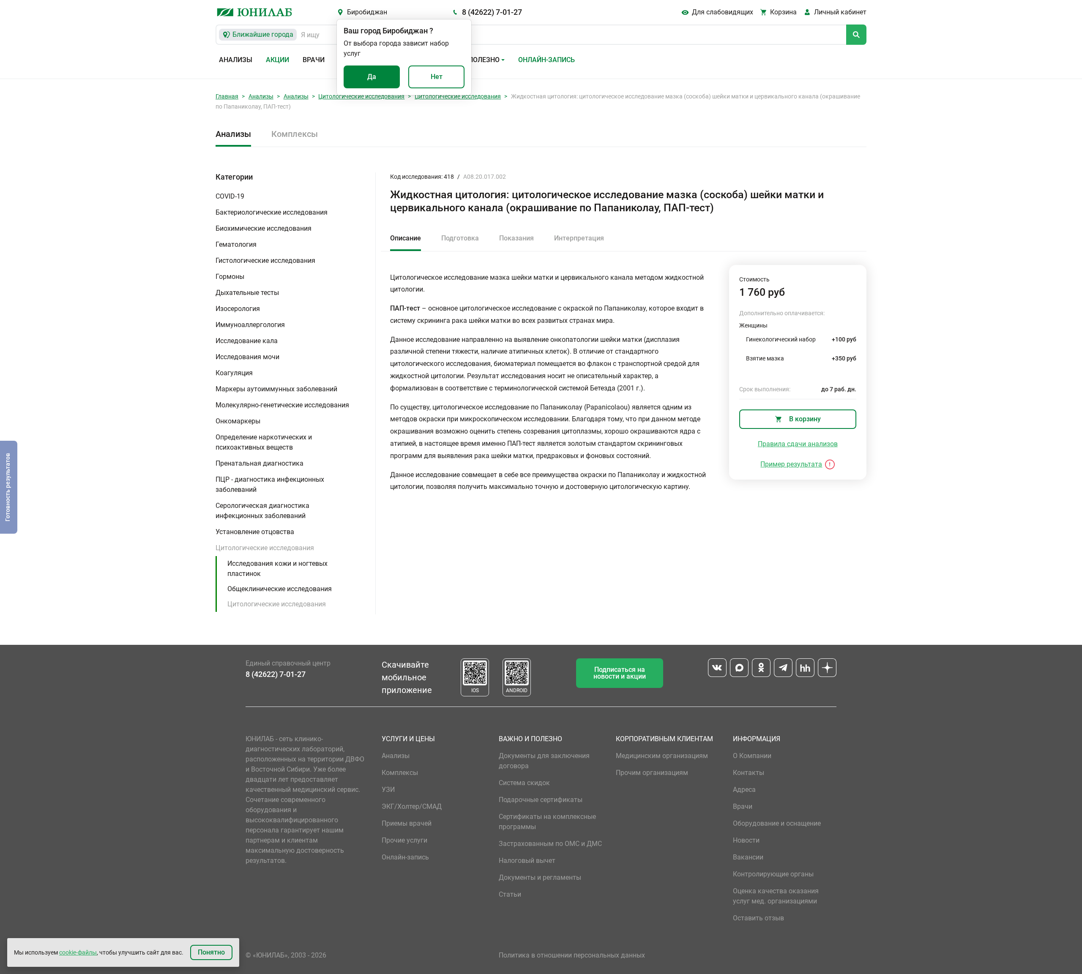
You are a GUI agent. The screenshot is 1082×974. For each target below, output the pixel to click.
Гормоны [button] (230, 277)
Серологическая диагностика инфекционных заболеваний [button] (262, 511)
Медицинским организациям (662, 756)
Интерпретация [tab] (579, 238)
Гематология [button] (236, 244)
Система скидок (524, 783)
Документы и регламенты (540, 877)
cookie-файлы (78, 952)
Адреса (744, 790)
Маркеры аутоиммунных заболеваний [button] (276, 389)
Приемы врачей (407, 823)
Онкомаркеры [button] (238, 421)
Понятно (211, 952)
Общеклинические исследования (279, 589)
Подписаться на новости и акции (619, 673)
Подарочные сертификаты (540, 800)
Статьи (510, 894)
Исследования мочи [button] (247, 357)
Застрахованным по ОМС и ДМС (550, 844)
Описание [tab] (405, 238)
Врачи (314, 60)
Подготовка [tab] (460, 238)
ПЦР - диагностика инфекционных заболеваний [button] (270, 484)
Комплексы (294, 134)
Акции (277, 60)
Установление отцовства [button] (255, 532)
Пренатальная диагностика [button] (259, 463)
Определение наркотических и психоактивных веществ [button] (264, 442)
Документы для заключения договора (544, 761)
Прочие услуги (404, 840)
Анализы (235, 60)
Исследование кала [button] (247, 341)
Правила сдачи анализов (798, 444)
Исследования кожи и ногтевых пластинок (277, 568)
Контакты (748, 773)
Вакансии (748, 857)
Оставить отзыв (758, 918)
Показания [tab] (516, 238)
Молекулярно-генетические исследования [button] (282, 405)
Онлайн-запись (546, 60)
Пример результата (791, 464)
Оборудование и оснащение (777, 823)
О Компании (752, 756)
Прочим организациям (652, 773)
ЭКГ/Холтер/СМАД (412, 806)
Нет (437, 77)
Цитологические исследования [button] (265, 548)
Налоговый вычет (527, 861)
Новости (746, 840)
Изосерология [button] (238, 309)
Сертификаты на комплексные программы (547, 822)
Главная (227, 96)
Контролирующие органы (773, 874)
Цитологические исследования (361, 96)
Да (371, 77)
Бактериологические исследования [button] (272, 212)
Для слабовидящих (722, 12)
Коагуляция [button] (234, 373)
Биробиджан (367, 12)
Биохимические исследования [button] (263, 228)
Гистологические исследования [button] (265, 260)
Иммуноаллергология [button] (250, 325)
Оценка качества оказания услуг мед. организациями (776, 896)
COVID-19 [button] (230, 196)
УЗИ (388, 790)
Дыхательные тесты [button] (247, 293)
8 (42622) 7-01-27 (492, 12)
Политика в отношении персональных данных (572, 955)
